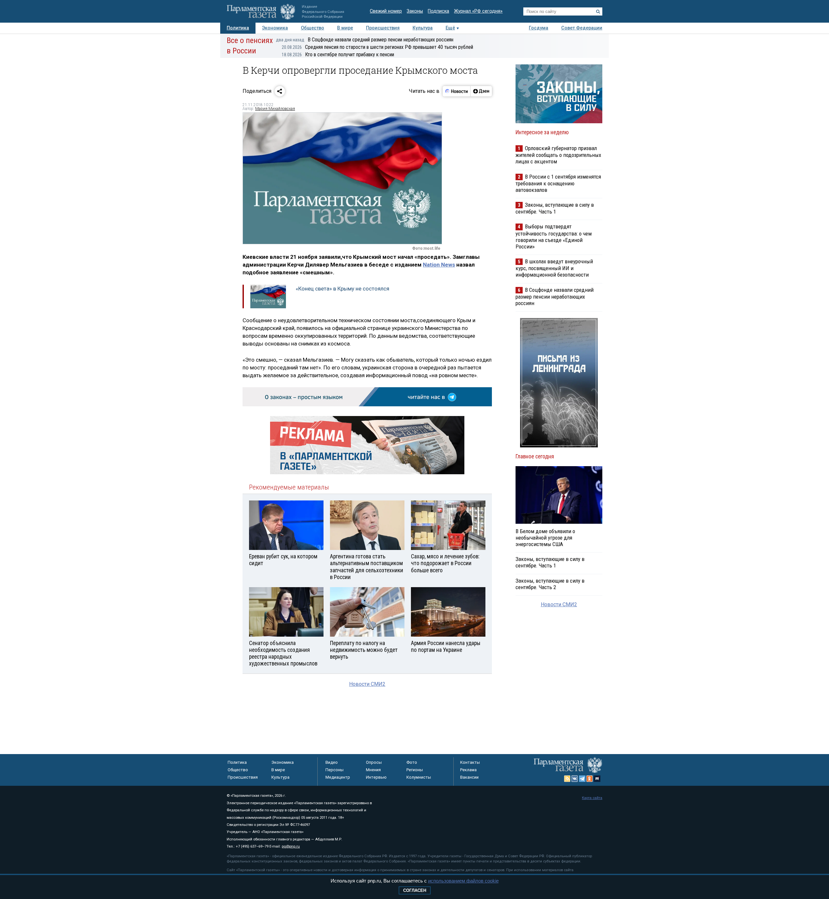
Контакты (470, 762)
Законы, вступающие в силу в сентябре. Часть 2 (550, 583)
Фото (411, 762)
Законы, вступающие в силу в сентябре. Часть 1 (555, 208)
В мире (345, 28)
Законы (415, 11)
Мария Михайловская (275, 108)
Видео (331, 762)
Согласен (414, 890)
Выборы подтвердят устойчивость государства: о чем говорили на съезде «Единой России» (554, 236)
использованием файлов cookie (463, 880)
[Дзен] (481, 91)
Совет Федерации (581, 28)
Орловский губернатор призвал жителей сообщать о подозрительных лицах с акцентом (558, 155)
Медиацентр (337, 777)
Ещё (450, 28)
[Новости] (457, 91)
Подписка (438, 11)
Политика (238, 28)
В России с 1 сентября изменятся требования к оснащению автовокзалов (558, 183)
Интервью (376, 777)
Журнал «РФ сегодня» (478, 11)
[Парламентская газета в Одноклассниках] (589, 778)
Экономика (275, 28)
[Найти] (598, 11)
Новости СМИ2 (367, 684)
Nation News (439, 264)
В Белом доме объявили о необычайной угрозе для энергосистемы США (545, 537)
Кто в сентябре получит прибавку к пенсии (338, 54)
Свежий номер (386, 11)
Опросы (374, 762)
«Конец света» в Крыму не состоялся (342, 288)
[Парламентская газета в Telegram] (582, 778)
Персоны (334, 769)
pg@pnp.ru (291, 846)
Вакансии (469, 777)
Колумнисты (418, 777)
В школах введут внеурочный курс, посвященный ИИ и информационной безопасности (554, 268)
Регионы (414, 769)
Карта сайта (592, 798)
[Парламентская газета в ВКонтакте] (575, 778)
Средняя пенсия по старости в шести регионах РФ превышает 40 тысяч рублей (377, 47)
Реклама (468, 769)
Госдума (538, 28)
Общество (312, 28)
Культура (423, 28)
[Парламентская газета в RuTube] (597, 778)
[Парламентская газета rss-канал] (567, 778)
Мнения (373, 769)
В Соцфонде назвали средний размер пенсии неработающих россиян (364, 40)
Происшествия (383, 28)
